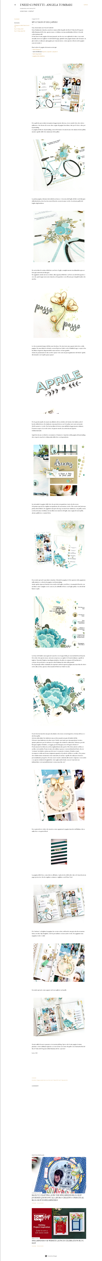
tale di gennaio (37, 54)
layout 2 (49, 51)
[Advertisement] (59, 1139)
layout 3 (55, 51)
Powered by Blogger (52, 1256)
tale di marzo (37, 49)
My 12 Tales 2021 (18, 29)
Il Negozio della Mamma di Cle (43, 1080)
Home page (23, 11)
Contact (31, 11)
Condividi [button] (16, 19)
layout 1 (44, 51)
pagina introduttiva (39, 56)
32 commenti (40, 1203)
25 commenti (40, 1246)
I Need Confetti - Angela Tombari (46, 5)
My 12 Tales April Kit (19, 31)
